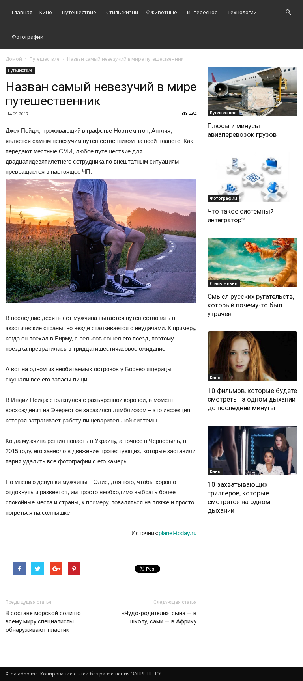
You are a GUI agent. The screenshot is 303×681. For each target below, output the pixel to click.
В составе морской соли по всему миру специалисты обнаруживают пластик (43, 621)
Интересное (202, 12)
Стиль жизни (122, 12)
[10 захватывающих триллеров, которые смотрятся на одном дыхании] (252, 450)
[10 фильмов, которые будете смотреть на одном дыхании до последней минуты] (252, 356)
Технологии (242, 12)
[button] (288, 12)
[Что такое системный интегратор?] (252, 176)
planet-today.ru (177, 533)
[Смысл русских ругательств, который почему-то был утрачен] (252, 262)
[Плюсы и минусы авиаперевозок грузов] (252, 91)
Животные (163, 12)
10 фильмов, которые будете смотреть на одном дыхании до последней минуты (252, 399)
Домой (14, 59)
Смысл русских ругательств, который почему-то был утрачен (251, 305)
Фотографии (27, 36)
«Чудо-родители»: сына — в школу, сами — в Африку (159, 617)
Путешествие (79, 12)
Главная (22, 12)
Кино (45, 12)
